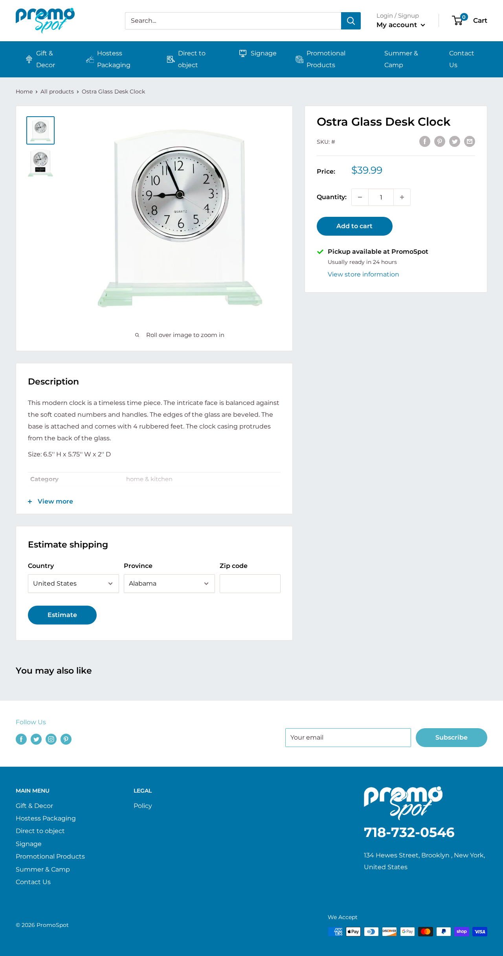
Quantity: (332, 197)
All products (57, 91)
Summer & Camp (401, 59)
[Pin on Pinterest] (439, 141)
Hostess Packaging (113, 59)
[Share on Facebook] (424, 141)
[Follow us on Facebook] (21, 739)
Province (138, 566)
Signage (264, 53)
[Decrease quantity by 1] (360, 197)
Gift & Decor (45, 59)
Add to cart (354, 226)
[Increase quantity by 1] (402, 197)
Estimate (62, 615)
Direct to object (192, 59)
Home (24, 91)
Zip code (234, 566)
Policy (143, 805)
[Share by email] (469, 141)
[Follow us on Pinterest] (66, 739)
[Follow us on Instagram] (51, 739)
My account (397, 25)
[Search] (351, 20)
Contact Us (461, 59)
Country (41, 566)
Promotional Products (326, 59)
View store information (363, 274)
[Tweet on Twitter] (454, 141)
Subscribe (451, 737)
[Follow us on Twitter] (36, 739)
